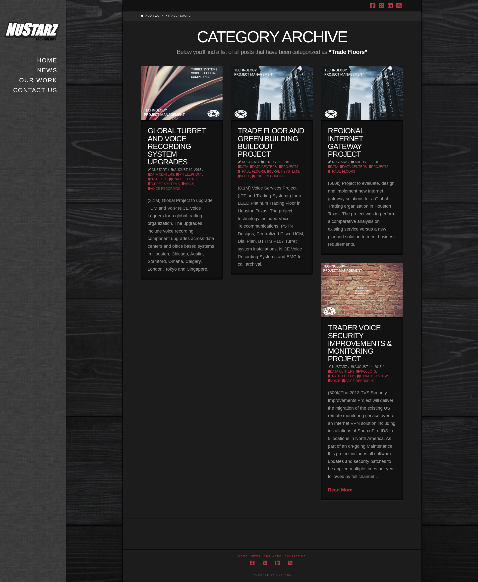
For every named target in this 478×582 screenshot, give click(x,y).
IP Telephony (190, 174)
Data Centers (162, 174)
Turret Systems (165, 184)
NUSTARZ (283, 574)
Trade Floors (184, 179)
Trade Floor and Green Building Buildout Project (271, 142)
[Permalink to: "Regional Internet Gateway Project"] (362, 93)
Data (244, 167)
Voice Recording (165, 189)
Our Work (273, 556)
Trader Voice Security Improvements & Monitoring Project (360, 343)
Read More (340, 489)
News (255, 556)
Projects (158, 179)
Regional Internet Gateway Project (346, 142)
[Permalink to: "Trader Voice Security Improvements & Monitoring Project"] (362, 290)
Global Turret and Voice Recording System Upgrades (177, 146)
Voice (189, 184)
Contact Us (295, 556)
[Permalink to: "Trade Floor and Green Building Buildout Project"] (272, 93)
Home (243, 556)
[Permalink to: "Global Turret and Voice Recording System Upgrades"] (182, 93)
